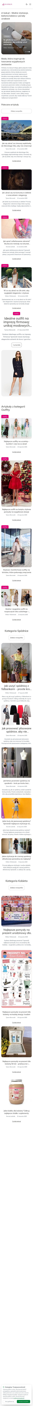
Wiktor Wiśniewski (8, 48)
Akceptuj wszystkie (23, 1401)
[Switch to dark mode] (26, 4)
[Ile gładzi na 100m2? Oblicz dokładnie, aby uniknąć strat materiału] (16, 38)
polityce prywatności (19, 1398)
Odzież (5, 118)
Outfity (16, 313)
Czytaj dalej (16, 345)
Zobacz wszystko (16, 111)
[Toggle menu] (30, 4)
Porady (7, 36)
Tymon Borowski (10, 149)
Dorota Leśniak (10, 247)
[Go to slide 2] (27, 51)
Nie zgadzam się (9, 1401)
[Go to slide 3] (29, 51)
